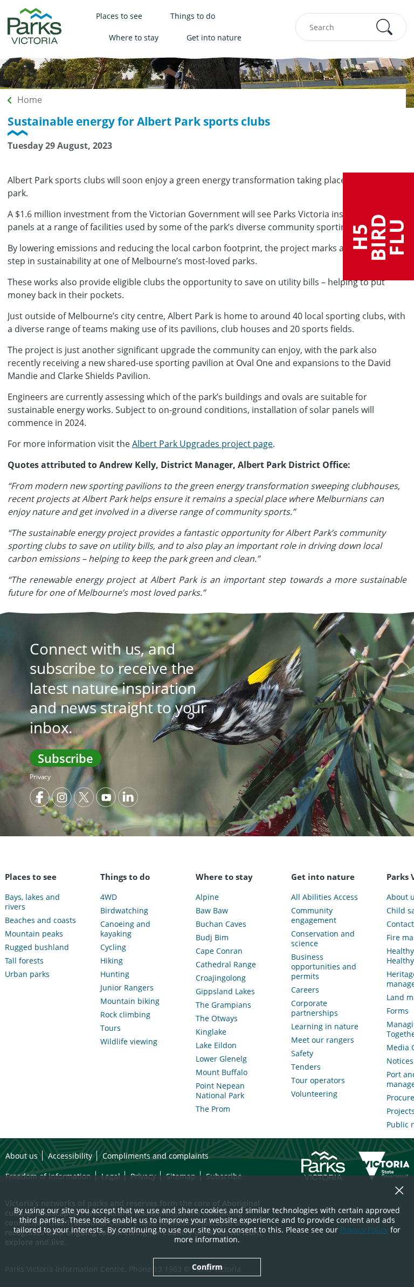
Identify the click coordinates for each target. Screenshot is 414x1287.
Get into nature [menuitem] (214, 37)
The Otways (217, 1018)
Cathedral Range (226, 964)
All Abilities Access (324, 897)
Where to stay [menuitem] (133, 37)
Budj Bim (212, 937)
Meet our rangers (322, 1040)
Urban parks (27, 974)
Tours (110, 1028)
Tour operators (318, 1080)
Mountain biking (130, 1001)
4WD (108, 897)
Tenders (306, 1067)
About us (21, 1156)
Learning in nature (324, 1026)
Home (29, 100)
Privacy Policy (364, 1229)
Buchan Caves (221, 924)
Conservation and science (323, 938)
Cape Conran (219, 951)
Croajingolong (221, 978)
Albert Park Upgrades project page (202, 444)
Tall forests (24, 961)
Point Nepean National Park (220, 1090)
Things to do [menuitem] (192, 16)
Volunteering (314, 1094)
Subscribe (65, 758)
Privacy (40, 776)
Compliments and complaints (155, 1156)
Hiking (111, 961)
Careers (305, 990)
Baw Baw (212, 911)
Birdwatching (124, 911)
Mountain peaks (34, 934)
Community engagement (313, 915)
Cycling (113, 947)
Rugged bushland (37, 947)
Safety (302, 1053)
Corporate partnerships (314, 1008)
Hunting (114, 974)
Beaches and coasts (40, 920)
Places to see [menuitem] (119, 16)
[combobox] (351, 26)
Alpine (207, 897)
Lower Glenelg (221, 1059)
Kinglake (211, 1032)
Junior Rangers (127, 988)
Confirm (207, 1267)
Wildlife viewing (128, 1042)
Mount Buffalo (221, 1072)
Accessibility (70, 1156)
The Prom (213, 1109)
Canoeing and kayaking (125, 929)
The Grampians (223, 1005)
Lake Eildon (216, 1045)
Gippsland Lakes (225, 991)
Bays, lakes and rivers (32, 902)
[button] (384, 27)
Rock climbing (125, 1015)
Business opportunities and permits (323, 966)
